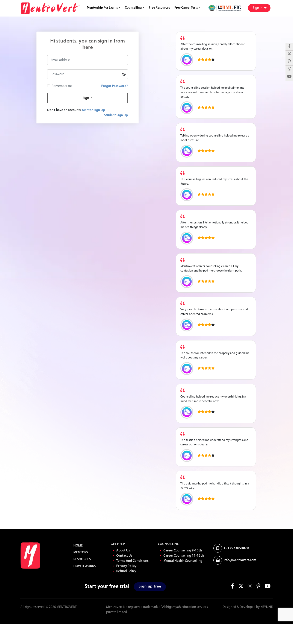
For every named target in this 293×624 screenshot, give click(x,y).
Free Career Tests (186, 7)
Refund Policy (126, 571)
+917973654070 (236, 548)
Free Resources (159, 7)
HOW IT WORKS (84, 566)
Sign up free (150, 587)
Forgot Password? (114, 86)
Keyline (266, 607)
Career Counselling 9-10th (182, 550)
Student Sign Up (116, 115)
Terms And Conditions (132, 561)
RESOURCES (82, 559)
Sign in (258, 8)
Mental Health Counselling (182, 561)
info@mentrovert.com (240, 560)
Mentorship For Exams (102, 7)
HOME (78, 545)
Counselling (133, 7)
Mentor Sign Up (93, 110)
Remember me (62, 86)
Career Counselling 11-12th (183, 555)
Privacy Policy (126, 566)
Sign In (87, 98)
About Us (123, 550)
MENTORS (80, 552)
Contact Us (124, 555)
